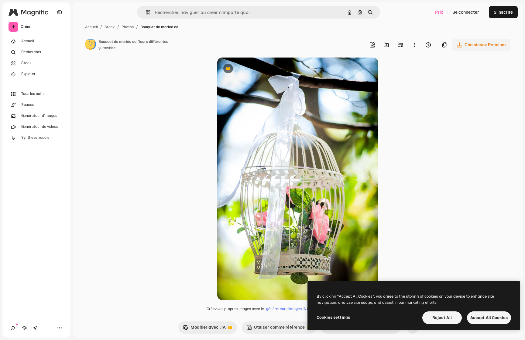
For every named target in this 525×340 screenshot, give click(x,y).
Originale (257, 69)
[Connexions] (13, 328)
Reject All (442, 317)
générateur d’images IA (286, 309)
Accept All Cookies (489, 317)
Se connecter (465, 12)
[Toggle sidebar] (59, 12)
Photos (128, 27)
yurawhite (107, 48)
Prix (439, 12)
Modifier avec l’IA (204, 328)
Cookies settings (333, 317)
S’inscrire (503, 12)
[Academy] (24, 328)
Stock (110, 27)
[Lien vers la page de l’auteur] (90, 45)
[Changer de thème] (35, 328)
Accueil (91, 27)
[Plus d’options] (414, 45)
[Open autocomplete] (145, 12)
